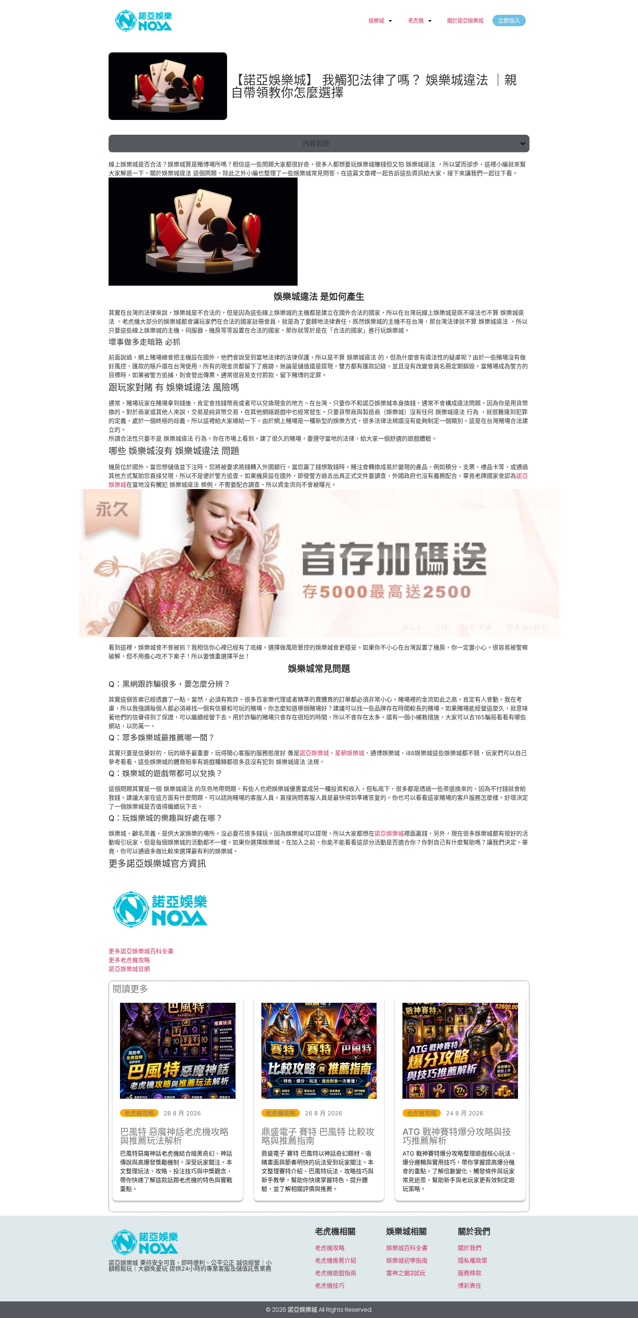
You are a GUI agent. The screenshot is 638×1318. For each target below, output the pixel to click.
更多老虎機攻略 (129, 960)
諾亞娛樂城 (314, 753)
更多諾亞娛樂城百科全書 (141, 951)
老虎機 (415, 20)
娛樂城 (376, 20)
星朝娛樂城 (349, 753)
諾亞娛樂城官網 (129, 969)
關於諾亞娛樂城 (465, 20)
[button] (523, 144)
